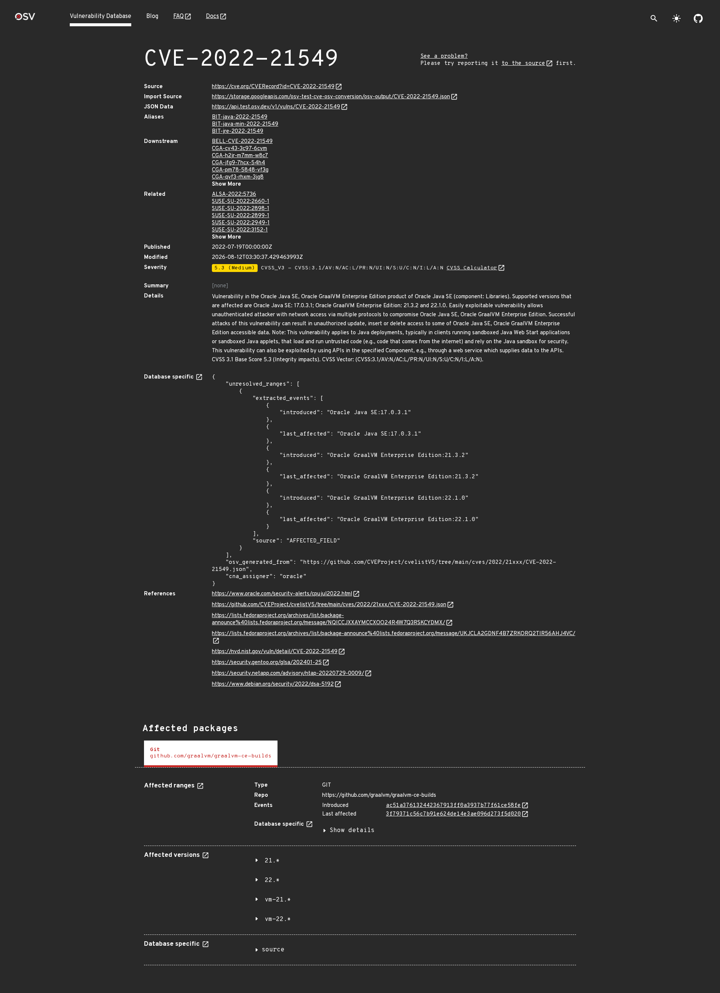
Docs (212, 16)
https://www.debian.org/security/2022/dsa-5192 (273, 684)
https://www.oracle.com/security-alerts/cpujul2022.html (282, 594)
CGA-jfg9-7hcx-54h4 (238, 163)
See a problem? (444, 56)
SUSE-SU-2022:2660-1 (240, 201)
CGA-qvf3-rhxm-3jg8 (238, 177)
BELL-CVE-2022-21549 (242, 141)
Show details (352, 830)
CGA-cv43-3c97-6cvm (239, 148)
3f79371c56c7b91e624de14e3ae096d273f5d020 (453, 814)
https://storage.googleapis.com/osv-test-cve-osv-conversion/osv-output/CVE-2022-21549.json (331, 97)
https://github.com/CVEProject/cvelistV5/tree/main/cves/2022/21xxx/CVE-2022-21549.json (329, 604)
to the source (523, 63)
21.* (272, 861)
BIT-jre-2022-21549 (237, 131)
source (273, 950)
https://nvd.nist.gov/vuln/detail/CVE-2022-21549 (275, 651)
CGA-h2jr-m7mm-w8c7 (240, 155)
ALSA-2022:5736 (234, 194)
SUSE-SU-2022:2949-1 (241, 223)
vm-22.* (278, 919)
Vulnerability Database (100, 16)
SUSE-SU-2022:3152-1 (240, 230)
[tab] (211, 754)
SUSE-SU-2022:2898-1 (240, 208)
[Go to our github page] (698, 18)
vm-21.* (278, 900)
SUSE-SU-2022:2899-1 (240, 215)
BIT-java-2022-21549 (239, 117)
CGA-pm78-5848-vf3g (240, 170)
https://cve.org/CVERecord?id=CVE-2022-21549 (273, 86)
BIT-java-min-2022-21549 (245, 124)
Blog (152, 16)
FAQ (178, 16)
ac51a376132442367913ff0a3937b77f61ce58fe (453, 805)
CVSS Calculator (472, 268)
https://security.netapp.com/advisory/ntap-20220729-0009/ (288, 673)
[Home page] (25, 19)
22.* (272, 880)
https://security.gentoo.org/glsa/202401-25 (267, 662)
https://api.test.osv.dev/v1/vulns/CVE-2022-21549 (276, 107)
